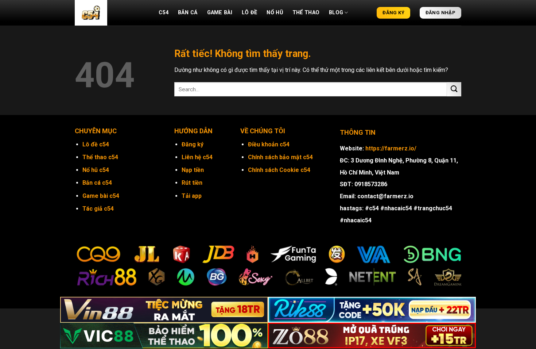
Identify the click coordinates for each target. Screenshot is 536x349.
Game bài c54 (100, 195)
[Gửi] (454, 89)
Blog (336, 12)
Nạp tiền (193, 169)
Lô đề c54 (95, 144)
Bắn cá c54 (97, 182)
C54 (163, 12)
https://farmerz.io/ (390, 148)
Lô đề (249, 12)
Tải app (192, 195)
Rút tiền (192, 182)
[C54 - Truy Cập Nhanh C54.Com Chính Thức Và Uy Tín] (111, 13)
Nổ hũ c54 (95, 169)
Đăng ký (192, 144)
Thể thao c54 (100, 157)
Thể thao (305, 12)
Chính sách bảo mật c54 (280, 157)
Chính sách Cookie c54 (279, 169)
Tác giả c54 (98, 208)
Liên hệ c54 (197, 157)
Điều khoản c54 (269, 144)
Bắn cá (188, 12)
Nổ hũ (275, 12)
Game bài (219, 12)
